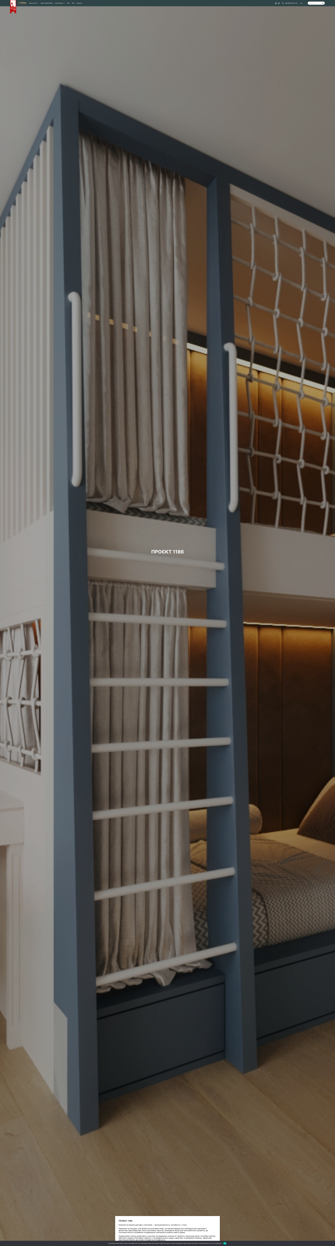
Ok (225, 1243)
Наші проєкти (59, 3)
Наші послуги (33, 3)
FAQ (73, 3)
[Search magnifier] (323, 3)
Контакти (79, 3)
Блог (68, 3)
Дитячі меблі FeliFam (47, 3)
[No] (333, 1243)
